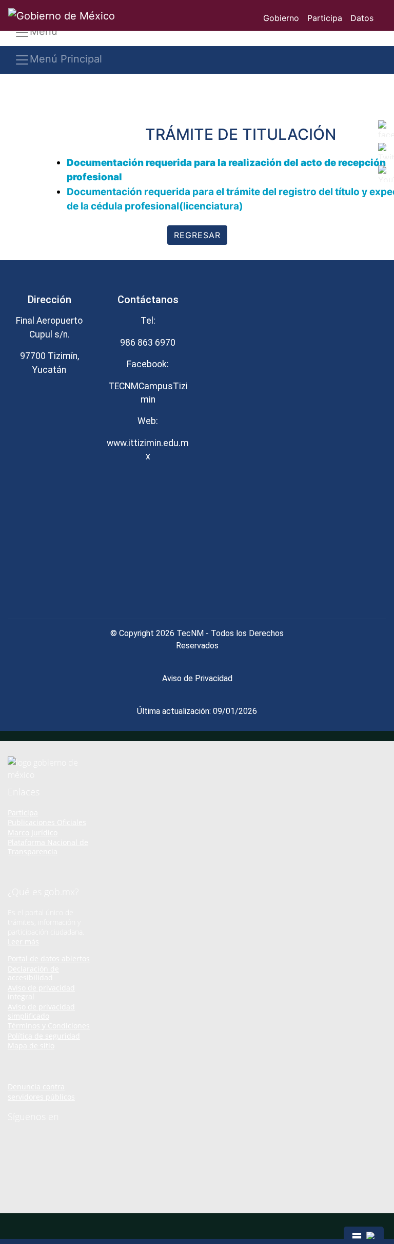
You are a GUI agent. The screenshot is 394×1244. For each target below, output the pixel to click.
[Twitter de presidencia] (25, 1137)
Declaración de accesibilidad (33, 973)
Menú (43, 31)
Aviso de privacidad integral (41, 992)
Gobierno (281, 18)
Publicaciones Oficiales (47, 822)
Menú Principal (66, 59)
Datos (361, 18)
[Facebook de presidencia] (11, 1137)
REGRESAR (197, 235)
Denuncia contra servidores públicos (41, 1092)
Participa (324, 18)
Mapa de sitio (31, 1045)
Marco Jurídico (32, 832)
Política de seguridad (44, 1036)
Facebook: (148, 364)
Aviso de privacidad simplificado (41, 1011)
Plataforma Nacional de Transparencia (48, 846)
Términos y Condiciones (49, 1025)
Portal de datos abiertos (49, 958)
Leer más (23, 941)
